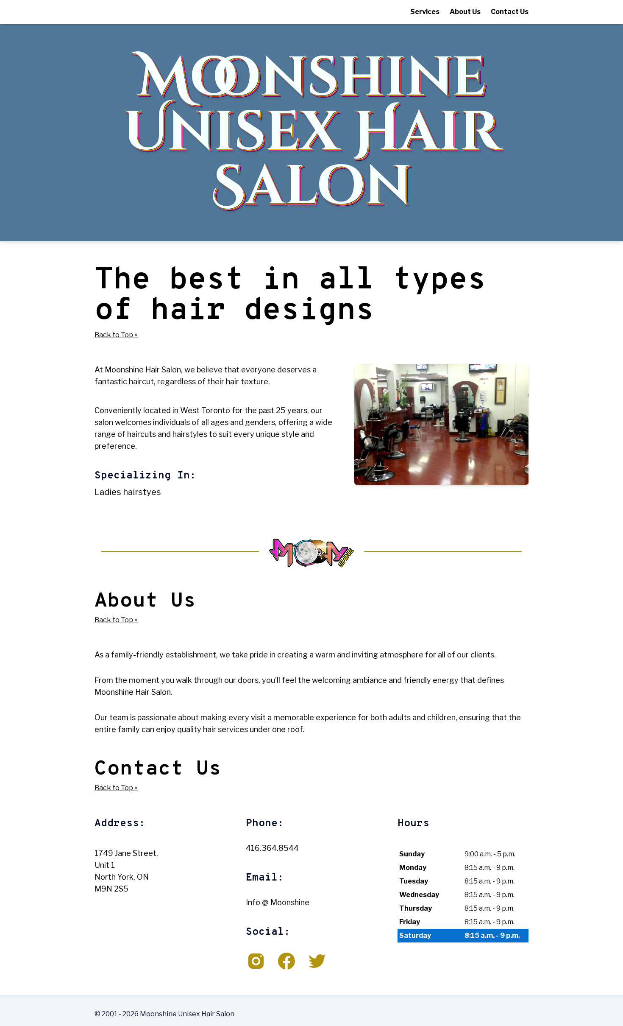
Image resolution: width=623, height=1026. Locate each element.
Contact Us (509, 12)
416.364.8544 (272, 848)
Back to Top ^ (116, 335)
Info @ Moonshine (277, 902)
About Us (465, 12)
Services (424, 12)
